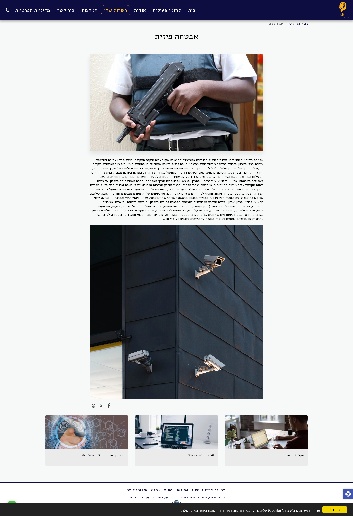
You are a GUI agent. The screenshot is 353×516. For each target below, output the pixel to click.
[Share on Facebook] (109, 405)
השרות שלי (294, 24)
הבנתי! (335, 509)
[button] (7, 10)
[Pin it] (93, 405)
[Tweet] (101, 405)
